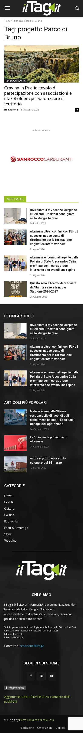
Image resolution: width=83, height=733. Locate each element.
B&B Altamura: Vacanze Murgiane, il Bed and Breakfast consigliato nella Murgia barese (53, 214)
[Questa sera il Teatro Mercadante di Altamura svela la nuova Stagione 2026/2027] (15, 289)
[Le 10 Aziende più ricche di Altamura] (15, 443)
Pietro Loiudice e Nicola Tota (36, 720)
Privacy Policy (16, 687)
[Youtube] (52, 676)
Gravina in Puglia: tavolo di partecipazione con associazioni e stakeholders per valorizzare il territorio (38, 95)
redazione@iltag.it (32, 646)
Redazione (11, 109)
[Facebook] (31, 676)
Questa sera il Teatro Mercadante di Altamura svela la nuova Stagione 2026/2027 (53, 287)
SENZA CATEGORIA (16, 80)
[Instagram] (41, 676)
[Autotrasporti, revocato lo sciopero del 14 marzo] (15, 464)
